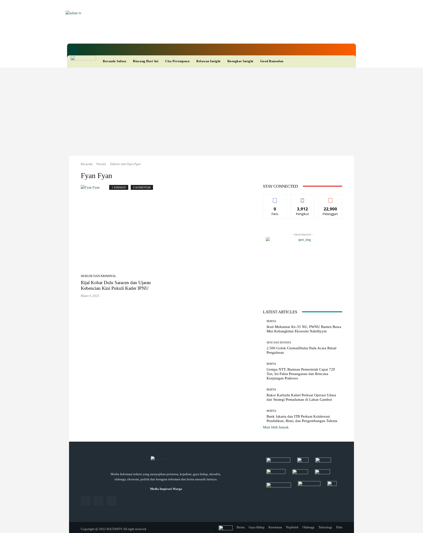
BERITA (271, 321)
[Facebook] (178, 34)
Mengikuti (302, 198)
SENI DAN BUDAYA (279, 342)
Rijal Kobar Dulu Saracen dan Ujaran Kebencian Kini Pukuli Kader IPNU (116, 285)
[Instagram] (98, 501)
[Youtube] (203, 34)
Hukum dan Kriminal (98, 276)
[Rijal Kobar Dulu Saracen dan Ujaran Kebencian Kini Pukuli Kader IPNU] (122, 245)
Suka (275, 198)
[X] (194, 34)
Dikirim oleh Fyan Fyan (125, 164)
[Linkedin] (186, 34)
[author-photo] (95, 196)
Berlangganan (330, 198)
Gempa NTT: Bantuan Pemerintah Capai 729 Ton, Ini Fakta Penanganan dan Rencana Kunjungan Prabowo (301, 373)
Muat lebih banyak (276, 427)
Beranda (87, 164)
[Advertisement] (211, 104)
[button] (72, 49)
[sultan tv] (166, 459)
